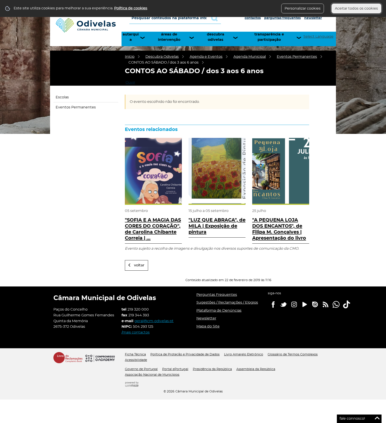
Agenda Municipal (249, 56)
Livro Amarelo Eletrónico (243, 354)
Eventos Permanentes (297, 56)
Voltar (139, 265)
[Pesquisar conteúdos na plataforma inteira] (216, 18)
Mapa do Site (208, 326)
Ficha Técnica (135, 354)
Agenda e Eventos (206, 56)
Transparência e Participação (269, 37)
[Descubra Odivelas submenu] (237, 38)
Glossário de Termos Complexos (293, 354)
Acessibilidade (136, 360)
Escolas (62, 97)
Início (129, 56)
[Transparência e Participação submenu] (301, 38)
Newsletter (313, 18)
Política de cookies (130, 8)
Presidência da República (212, 369)
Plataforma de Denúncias (218, 310)
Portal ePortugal (175, 369)
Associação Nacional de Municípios (152, 374)
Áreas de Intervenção (169, 37)
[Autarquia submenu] (144, 38)
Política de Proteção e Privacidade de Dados (185, 354)
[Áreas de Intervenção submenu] (194, 38)
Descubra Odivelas (215, 37)
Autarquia (131, 37)
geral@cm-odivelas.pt (154, 321)
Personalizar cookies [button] (303, 8)
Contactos (253, 18)
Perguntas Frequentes (282, 18)
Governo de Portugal (141, 369)
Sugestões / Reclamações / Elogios (227, 302)
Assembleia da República (255, 369)
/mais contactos (136, 332)
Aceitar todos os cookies (356, 8)
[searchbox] (175, 18)
